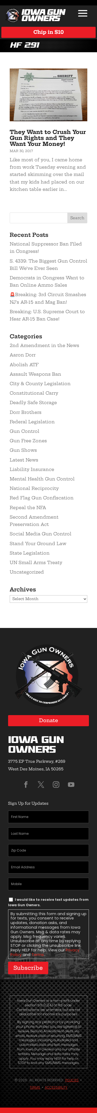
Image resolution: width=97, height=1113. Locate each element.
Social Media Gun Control (40, 533)
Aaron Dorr (23, 355)
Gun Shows (23, 450)
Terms (38, 954)
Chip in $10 (48, 32)
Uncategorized (27, 572)
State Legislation (30, 553)
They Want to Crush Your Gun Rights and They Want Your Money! (48, 138)
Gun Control (24, 431)
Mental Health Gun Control (42, 479)
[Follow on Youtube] (71, 784)
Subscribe (28, 967)
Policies (72, 1080)
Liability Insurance (32, 469)
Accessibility (56, 1087)
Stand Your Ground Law (38, 543)
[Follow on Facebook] (25, 784)
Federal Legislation (32, 421)
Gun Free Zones (28, 440)
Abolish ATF (24, 364)
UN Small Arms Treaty (36, 562)
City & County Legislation (40, 383)
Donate (48, 720)
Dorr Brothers (25, 412)
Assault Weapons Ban (35, 374)
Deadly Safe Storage (33, 402)
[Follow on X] (40, 784)
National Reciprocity (34, 488)
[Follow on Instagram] (56, 784)
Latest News (24, 460)
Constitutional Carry (34, 393)
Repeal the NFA (28, 507)
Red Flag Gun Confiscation (42, 497)
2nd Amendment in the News (44, 345)
